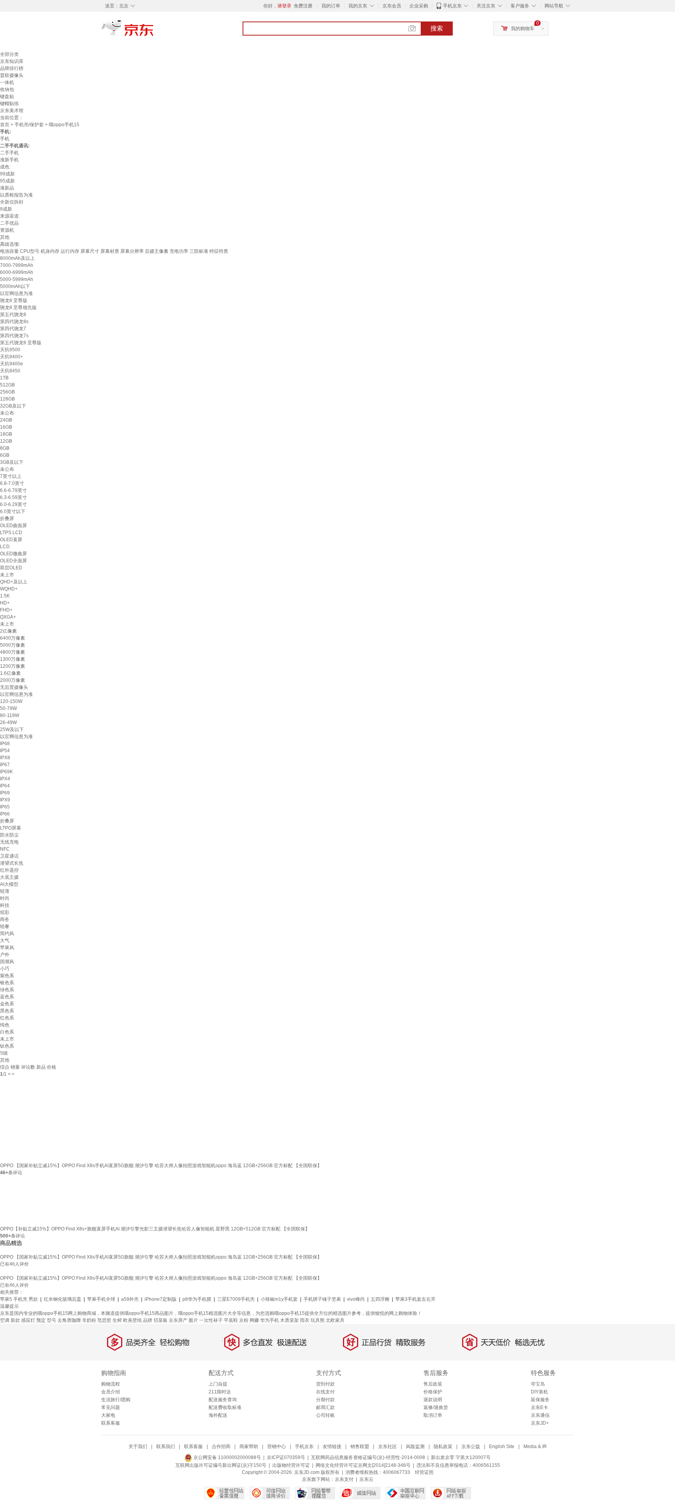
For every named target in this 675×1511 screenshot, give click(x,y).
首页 (4, 124)
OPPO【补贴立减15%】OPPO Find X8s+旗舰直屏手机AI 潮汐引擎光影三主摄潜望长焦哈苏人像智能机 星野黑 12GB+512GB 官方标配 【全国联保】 (155, 1229)
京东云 (366, 1479)
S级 (4, 1053)
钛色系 (7, 1046)
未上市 (7, 575)
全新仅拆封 (11, 202)
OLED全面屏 (13, 560)
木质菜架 (289, 1320)
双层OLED (11, 567)
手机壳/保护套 (29, 124)
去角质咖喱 (69, 1320)
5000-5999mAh (16, 279)
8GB (4, 448)
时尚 (4, 898)
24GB (6, 420)
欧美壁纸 (132, 1320)
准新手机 (9, 160)
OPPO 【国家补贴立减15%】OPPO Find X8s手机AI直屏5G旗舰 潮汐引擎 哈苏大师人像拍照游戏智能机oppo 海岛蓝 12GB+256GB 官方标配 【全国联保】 (161, 1165)
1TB (4, 378)
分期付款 (325, 1399)
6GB (4, 455)
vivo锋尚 (356, 1299)
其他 (4, 237)
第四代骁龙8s (14, 321)
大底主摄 (9, 877)
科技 (4, 905)
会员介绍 (110, 1392)
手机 (4, 138)
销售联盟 (359, 1446)
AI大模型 (9, 884)
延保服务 (540, 1399)
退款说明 (432, 1399)
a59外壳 (130, 1299)
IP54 (5, 750)
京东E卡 (539, 1407)
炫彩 (4, 912)
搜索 (436, 28)
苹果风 (7, 947)
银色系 (7, 982)
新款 (15, 1320)
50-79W (8, 708)
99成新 (7, 174)
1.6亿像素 (10, 673)
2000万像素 (12, 680)
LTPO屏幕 (10, 828)
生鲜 (117, 1320)
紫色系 (7, 975)
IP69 (5, 793)
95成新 (7, 181)
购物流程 (110, 1384)
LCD (5, 546)
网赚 (254, 1320)
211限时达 (220, 1392)
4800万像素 (12, 652)
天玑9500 (10, 349)
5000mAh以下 (15, 286)
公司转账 (325, 1415)
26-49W (8, 722)
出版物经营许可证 (291, 1465)
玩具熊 (318, 1320)
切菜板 (161, 1320)
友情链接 (332, 1446)
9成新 (6, 209)
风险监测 (415, 1446)
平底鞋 (231, 1320)
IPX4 (5, 778)
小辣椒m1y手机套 (279, 1299)
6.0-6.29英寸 (13, 504)
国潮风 (7, 961)
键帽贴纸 (9, 103)
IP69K (6, 771)
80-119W (9, 715)
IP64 (5, 786)
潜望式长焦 (11, 863)
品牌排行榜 (11, 68)
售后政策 (432, 1384)
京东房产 (178, 1320)
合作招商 (221, 1446)
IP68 (5, 743)
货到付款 (325, 1384)
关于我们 (138, 1446)
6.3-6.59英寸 (13, 497)
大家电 (108, 1415)
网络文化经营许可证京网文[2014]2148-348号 (363, 1465)
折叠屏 (7, 518)
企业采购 (418, 6)
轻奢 (4, 926)
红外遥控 (9, 870)
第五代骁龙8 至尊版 (20, 342)
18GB (6, 434)
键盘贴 (7, 96)
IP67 (5, 764)
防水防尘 (9, 835)
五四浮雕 (380, 1299)
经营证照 (424, 1472)
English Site (501, 1446)
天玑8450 (10, 371)
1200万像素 (12, 666)
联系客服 (110, 1423)
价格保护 (432, 1392)
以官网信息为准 (16, 293)
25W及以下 (12, 729)
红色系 (7, 1018)
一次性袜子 (211, 1320)
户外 (4, 954)
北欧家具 (335, 1320)
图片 (193, 1320)
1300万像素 (12, 659)
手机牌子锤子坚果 (322, 1299)
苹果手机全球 (101, 1299)
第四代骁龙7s (14, 335)
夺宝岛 (538, 1384)
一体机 (7, 82)
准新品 (7, 188)
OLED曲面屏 (13, 525)
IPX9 (5, 800)
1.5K (5, 596)
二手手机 (9, 153)
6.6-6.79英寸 (13, 490)
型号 (51, 1320)
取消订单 (432, 1415)
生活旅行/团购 (115, 1399)
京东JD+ (540, 1423)
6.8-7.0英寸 (12, 483)
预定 (41, 1320)
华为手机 (269, 1320)
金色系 (7, 1004)
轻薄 (4, 891)
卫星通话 (9, 856)
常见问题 (110, 1407)
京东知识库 (11, 61)
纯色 (4, 1025)
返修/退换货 (435, 1407)
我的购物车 (522, 28)
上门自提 (218, 1384)
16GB (6, 427)
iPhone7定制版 (161, 1299)
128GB (7, 399)
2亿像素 (8, 631)
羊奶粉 (89, 1320)
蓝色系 (7, 997)
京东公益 (470, 1446)
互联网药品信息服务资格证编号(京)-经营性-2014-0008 (368, 1457)
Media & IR (535, 1446)
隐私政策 (443, 1446)
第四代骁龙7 (13, 328)
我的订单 (330, 6)
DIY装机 (539, 1392)
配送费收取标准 (225, 1407)
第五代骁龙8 (13, 314)
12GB (6, 441)
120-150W (11, 701)
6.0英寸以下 (12, 511)
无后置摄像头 (14, 687)
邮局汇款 (325, 1407)
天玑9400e (11, 364)
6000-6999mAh (16, 272)
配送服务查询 (223, 1399)
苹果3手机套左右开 (415, 1299)
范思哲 (104, 1320)
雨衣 (304, 1320)
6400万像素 (12, 638)
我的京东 (357, 6)
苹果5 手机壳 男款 (19, 1299)
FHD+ (6, 610)
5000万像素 (12, 645)
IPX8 (5, 757)
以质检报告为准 (16, 195)
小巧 (4, 968)
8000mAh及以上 (17, 258)
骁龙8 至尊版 (13, 300)
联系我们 (165, 1446)
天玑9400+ (11, 356)
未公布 (7, 413)
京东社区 (387, 1446)
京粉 (243, 1320)
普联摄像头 (11, 75)
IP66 (5, 814)
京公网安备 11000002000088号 (226, 1457)
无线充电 (9, 842)
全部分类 (9, 54)
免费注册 (303, 6)
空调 (4, 1320)
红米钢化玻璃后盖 (62, 1299)
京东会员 (391, 6)
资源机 (7, 230)
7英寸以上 (10, 476)
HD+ (5, 603)
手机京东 (452, 6)
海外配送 (218, 1415)
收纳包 (7, 89)
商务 (4, 919)
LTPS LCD (11, 532)
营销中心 (276, 1446)
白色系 (7, 1032)
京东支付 (344, 1479)
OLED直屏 (11, 539)
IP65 (5, 807)
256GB (7, 392)
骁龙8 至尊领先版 (18, 307)
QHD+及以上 (13, 582)
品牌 (147, 1320)
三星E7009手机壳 (236, 1299)
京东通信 (540, 1415)
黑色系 (7, 1011)
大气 (4, 940)
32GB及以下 (13, 406)
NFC (5, 849)
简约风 (7, 933)
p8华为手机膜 (196, 1299)
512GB (7, 385)
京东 (154, 31)
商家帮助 (248, 1446)
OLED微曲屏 (13, 553)
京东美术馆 (11, 110)
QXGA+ (8, 617)
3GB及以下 (11, 462)
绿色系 (7, 989)
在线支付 (325, 1392)
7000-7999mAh (16, 265)
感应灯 (28, 1320)
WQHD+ (9, 589)
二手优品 (9, 223)
